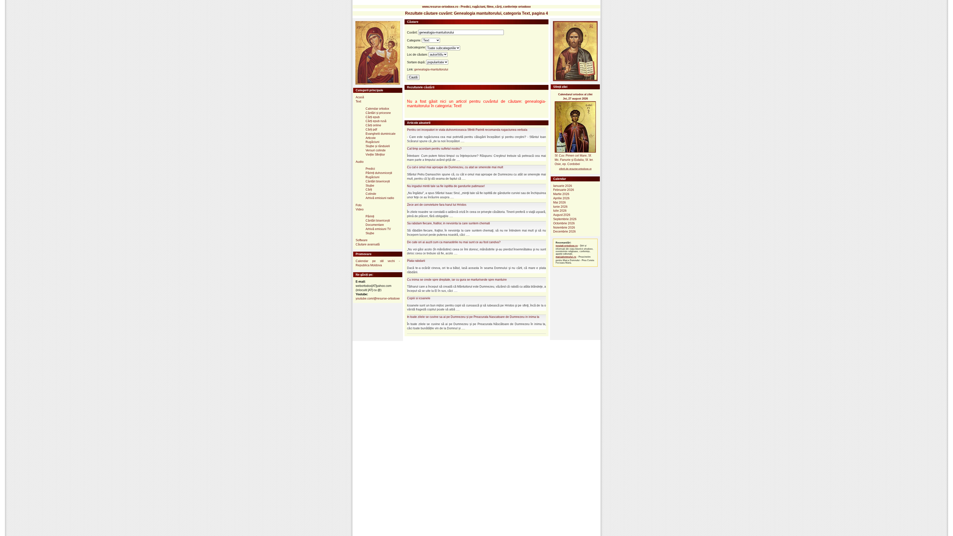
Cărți (369, 189)
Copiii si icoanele (418, 298)
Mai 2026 (559, 202)
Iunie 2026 (560, 206)
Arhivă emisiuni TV (378, 229)
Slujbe (370, 185)
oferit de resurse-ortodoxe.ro (575, 168)
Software (362, 240)
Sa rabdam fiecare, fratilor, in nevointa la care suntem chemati (448, 223)
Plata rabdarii (416, 261)
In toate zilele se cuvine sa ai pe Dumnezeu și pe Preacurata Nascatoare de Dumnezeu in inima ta (473, 317)
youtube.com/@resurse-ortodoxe (378, 298)
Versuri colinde (376, 150)
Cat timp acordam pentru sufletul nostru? (434, 148)
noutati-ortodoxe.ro (567, 245)
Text (358, 101)
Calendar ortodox (377, 108)
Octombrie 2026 (564, 223)
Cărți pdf (371, 129)
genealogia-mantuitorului (431, 69)
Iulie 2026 (560, 210)
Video (360, 209)
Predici (370, 168)
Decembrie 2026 (564, 231)
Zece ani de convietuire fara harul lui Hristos (436, 204)
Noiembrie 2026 (564, 227)
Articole (371, 138)
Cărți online (373, 125)
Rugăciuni (372, 142)
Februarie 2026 (563, 190)
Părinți (370, 216)
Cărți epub (373, 117)
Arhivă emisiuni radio (380, 198)
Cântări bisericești (378, 181)
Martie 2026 (561, 194)
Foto (359, 205)
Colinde (371, 194)
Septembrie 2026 (565, 219)
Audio (360, 162)
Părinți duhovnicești (379, 173)
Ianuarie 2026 (562, 186)
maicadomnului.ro (566, 257)
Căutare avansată (368, 244)
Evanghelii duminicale (381, 133)
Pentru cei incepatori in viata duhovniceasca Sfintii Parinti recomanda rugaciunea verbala (467, 130)
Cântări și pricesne (378, 113)
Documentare (375, 225)
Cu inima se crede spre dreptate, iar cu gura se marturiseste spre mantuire (457, 279)
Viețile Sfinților (375, 154)
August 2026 (561, 215)
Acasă (360, 97)
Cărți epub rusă (376, 121)
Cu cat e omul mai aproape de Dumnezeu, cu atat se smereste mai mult (455, 167)
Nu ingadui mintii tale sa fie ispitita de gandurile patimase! (446, 186)
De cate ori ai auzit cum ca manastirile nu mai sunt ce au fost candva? (454, 242)
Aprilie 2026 (561, 198)
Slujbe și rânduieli (378, 146)
